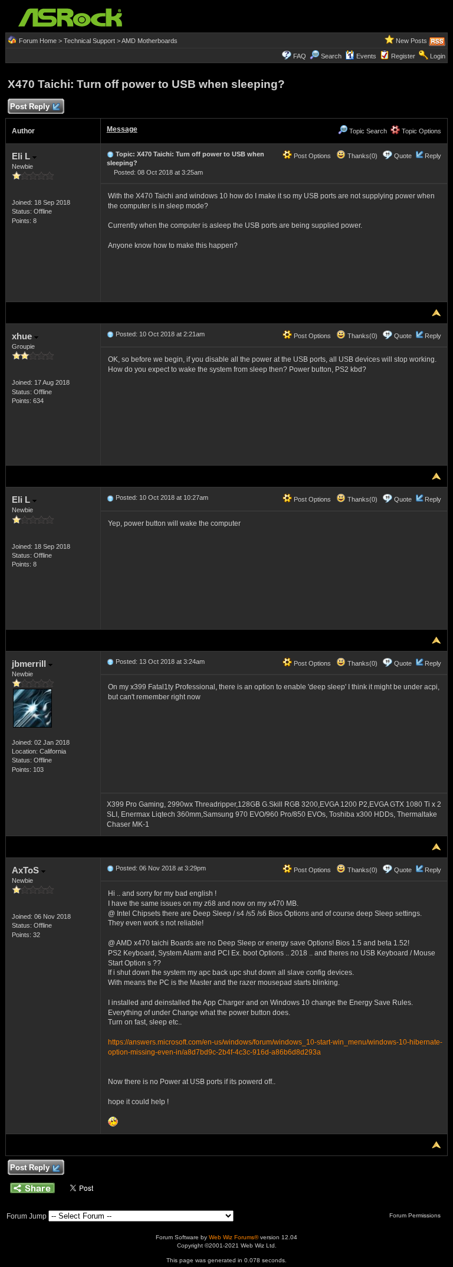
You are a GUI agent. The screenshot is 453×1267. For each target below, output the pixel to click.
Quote (403, 155)
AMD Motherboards (150, 40)
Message (122, 129)
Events (366, 56)
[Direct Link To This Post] (110, 154)
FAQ (299, 56)
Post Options (311, 155)
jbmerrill (30, 664)
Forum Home (38, 40)
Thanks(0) (362, 155)
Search (331, 56)
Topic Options (420, 131)
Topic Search (367, 131)
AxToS (26, 870)
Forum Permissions (415, 1215)
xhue (23, 336)
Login (437, 56)
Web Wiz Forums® (233, 1237)
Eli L (22, 156)
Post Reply (30, 106)
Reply (433, 155)
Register (403, 56)
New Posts (411, 40)
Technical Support (89, 40)
